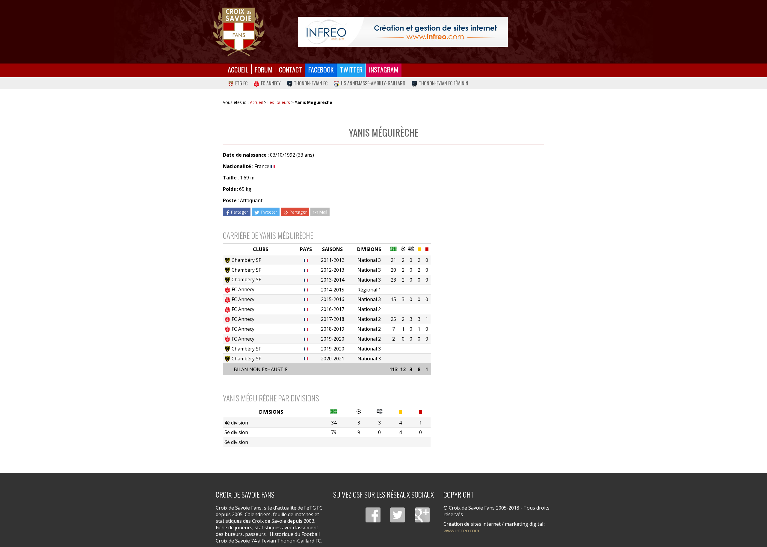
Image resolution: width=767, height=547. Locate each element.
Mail (323, 212)
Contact (290, 69)
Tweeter (268, 212)
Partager (239, 212)
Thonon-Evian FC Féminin (443, 83)
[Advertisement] (487, 203)
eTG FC (241, 83)
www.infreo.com (461, 530)
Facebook (321, 69)
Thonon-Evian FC (310, 83)
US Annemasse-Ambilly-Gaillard (373, 83)
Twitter (351, 69)
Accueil (238, 69)
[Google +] (422, 514)
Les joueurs (279, 102)
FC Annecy (271, 83)
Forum (264, 69)
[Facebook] (373, 514)
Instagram (383, 69)
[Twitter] (397, 514)
